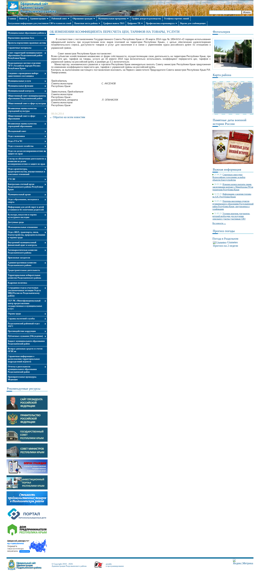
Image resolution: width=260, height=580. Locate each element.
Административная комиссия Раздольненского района (22, 264)
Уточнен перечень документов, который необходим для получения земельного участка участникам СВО (231, 216)
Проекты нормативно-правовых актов (26, 43)
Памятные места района (86, 23)
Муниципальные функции (20, 86)
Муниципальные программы (112, 18)
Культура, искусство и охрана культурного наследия (22, 216)
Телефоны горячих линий (176, 18)
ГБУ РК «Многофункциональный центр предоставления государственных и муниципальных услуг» (25, 304)
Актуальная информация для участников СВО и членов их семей (39, 23)
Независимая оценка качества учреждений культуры (22, 109)
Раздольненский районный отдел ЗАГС (24, 324)
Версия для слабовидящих (193, 23)
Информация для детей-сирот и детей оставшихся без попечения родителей (26, 208)
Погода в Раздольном (225, 238)
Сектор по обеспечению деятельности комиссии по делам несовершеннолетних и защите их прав (26, 161)
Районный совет (59, 18)
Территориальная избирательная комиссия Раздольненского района (24, 276)
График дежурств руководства (146, 18)
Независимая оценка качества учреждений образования (22, 125)
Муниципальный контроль (21, 91)
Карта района (222, 75)
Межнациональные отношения (23, 227)
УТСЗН (11, 179)
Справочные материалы (19, 48)
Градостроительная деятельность (24, 270)
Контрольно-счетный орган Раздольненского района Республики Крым (25, 187)
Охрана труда (14, 313)
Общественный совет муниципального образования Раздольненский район (26, 97)
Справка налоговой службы (21, 318)
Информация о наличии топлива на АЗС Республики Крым (231, 195)
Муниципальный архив (19, 194)
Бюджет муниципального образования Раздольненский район (26, 342)
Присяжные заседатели (19, 257)
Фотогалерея (221, 31)
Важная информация (227, 169)
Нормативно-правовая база (21, 38)
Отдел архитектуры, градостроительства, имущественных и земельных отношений (26, 172)
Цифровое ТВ (133, 23)
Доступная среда (16, 222)
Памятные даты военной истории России (229, 122)
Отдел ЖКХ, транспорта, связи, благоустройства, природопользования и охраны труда (26, 235)
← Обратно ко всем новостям (67, 117)
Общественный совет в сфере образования (21, 117)
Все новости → (219, 223)
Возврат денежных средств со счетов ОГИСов (25, 350)
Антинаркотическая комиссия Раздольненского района (22, 251)
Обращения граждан (83, 18)
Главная (12, 18)
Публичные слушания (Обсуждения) (25, 336)
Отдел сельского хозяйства (20, 146)
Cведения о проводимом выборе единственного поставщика (23, 74)
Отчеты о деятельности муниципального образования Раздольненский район (22, 369)
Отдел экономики (16, 136)
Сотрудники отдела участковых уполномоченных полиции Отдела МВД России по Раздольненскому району (24, 292)
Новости (23, 18)
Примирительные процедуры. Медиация (22, 378)
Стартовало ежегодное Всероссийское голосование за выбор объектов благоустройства (228, 177)
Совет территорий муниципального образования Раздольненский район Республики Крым (25, 55)
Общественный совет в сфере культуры (26, 103)
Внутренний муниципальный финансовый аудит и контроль (22, 243)
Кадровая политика (17, 283)
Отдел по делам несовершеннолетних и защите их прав (26, 152)
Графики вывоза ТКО (113, 23)
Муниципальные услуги (19, 81)
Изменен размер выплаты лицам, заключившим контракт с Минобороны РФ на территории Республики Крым (232, 187)
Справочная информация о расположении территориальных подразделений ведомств (24, 359)
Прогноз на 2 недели (225, 245)
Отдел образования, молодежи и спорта (23, 200)
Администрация (38, 18)
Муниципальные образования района (26, 33)
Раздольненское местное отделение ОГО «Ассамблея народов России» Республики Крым (24, 66)
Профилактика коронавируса (160, 23)
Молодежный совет (17, 131)
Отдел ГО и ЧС (15, 141)
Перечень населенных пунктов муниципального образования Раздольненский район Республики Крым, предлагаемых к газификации (232, 205)
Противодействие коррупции (22, 331)
